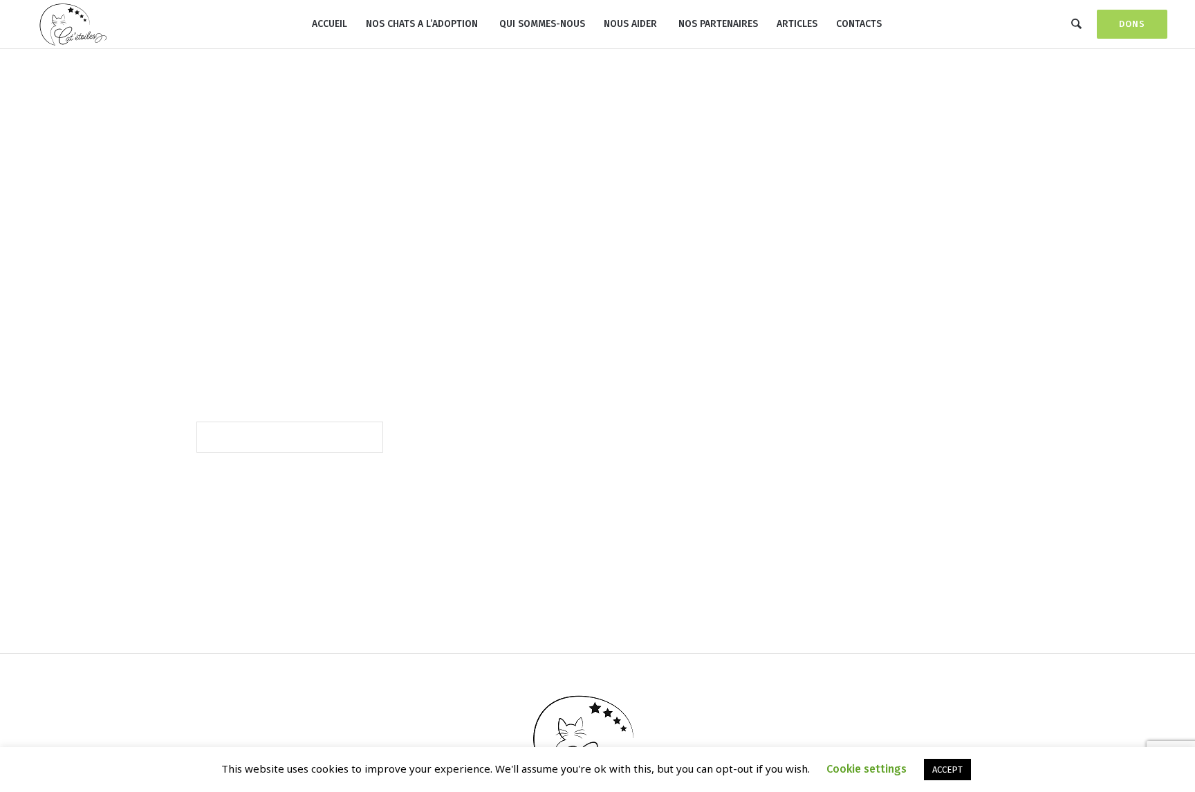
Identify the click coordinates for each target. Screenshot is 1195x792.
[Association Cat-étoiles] (597, 736)
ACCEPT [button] (947, 769)
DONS (1132, 24)
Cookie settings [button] (866, 768)
